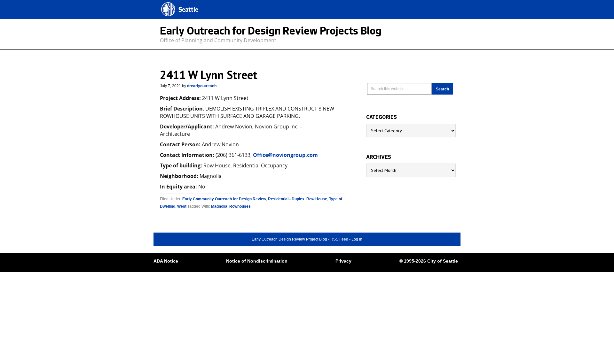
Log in (356, 239)
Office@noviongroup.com (285, 154)
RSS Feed (339, 239)
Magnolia (219, 206)
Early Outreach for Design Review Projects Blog (271, 32)
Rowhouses (240, 206)
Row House (316, 199)
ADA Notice (166, 261)
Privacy (343, 261)
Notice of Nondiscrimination (256, 261)
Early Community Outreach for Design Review (224, 199)
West (181, 206)
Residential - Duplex (286, 199)
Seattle (188, 10)
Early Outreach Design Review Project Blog (289, 239)
